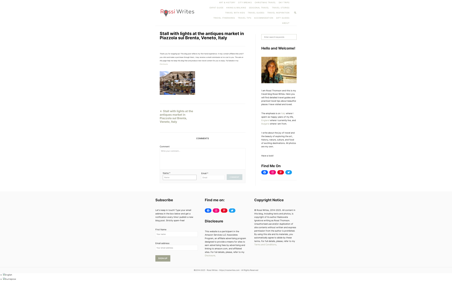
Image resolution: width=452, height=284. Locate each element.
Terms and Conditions (265, 244)
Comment (165, 146)
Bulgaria (265, 123)
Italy (283, 113)
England (265, 120)
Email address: (162, 243)
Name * (166, 173)
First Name (160, 229)
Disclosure (164, 64)
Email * (204, 173)
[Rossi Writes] (178, 13)
